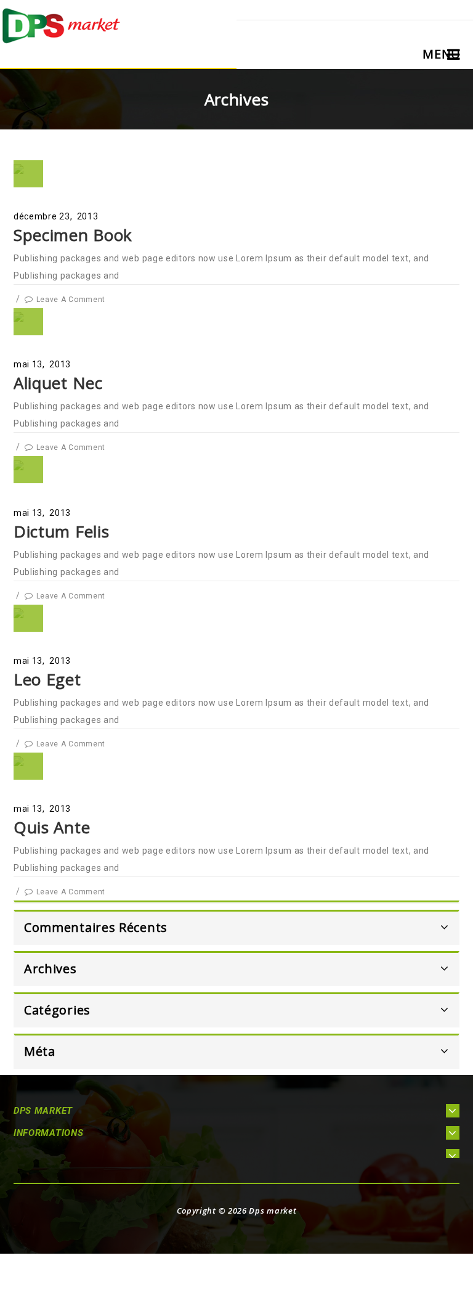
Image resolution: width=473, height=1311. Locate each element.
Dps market (272, 1210)
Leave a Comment (71, 299)
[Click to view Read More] (28, 204)
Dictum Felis (61, 531)
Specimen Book (73, 235)
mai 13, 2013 (42, 364)
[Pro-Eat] (61, 25)
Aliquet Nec (58, 383)
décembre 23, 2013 (56, 216)
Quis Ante (52, 827)
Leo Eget (47, 679)
